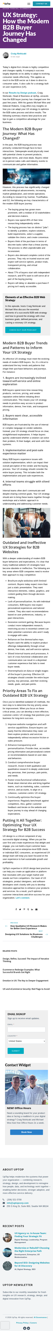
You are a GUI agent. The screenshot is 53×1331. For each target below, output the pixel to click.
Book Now (26, 1132)
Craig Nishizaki (18, 53)
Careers (33, 1323)
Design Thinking (11, 9)
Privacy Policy (22, 1323)
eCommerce (25, 9)
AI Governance (40, 1317)
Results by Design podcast (22, 93)
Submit (16, 1051)
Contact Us (41, 4)
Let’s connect (22, 898)
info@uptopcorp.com (18, 1203)
